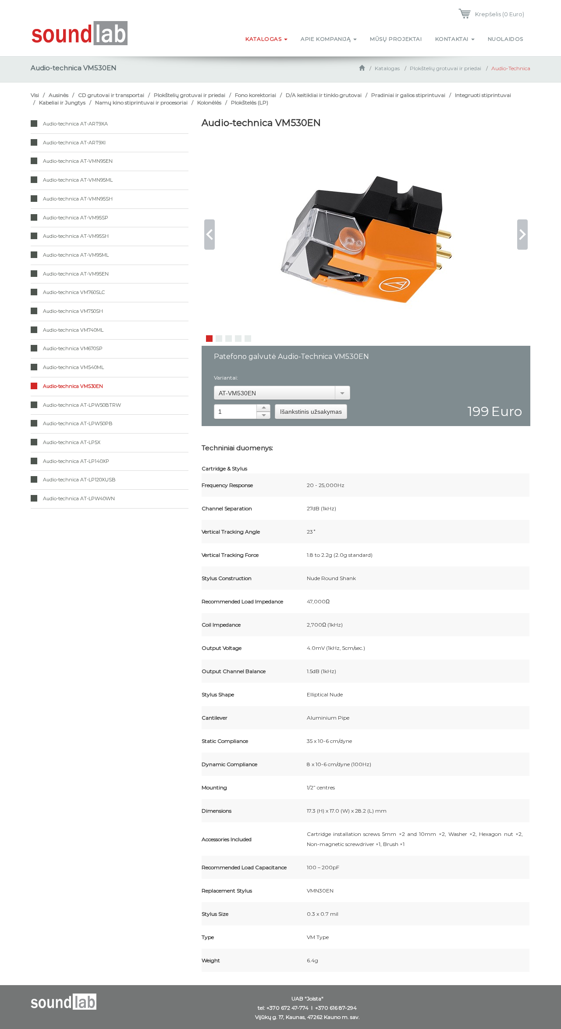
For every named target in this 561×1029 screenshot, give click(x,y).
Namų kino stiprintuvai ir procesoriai (141, 102)
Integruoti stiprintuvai (483, 95)
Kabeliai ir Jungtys (62, 102)
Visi (35, 95)
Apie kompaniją (326, 39)
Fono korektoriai (255, 95)
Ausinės (58, 95)
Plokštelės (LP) (249, 102)
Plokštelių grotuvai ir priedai (445, 68)
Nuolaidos (505, 39)
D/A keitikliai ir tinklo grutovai (324, 95)
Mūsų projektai (396, 39)
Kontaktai (452, 39)
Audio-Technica (510, 68)
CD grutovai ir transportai (111, 95)
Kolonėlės (209, 102)
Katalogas (264, 39)
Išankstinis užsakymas (311, 411)
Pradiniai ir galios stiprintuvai (408, 95)
